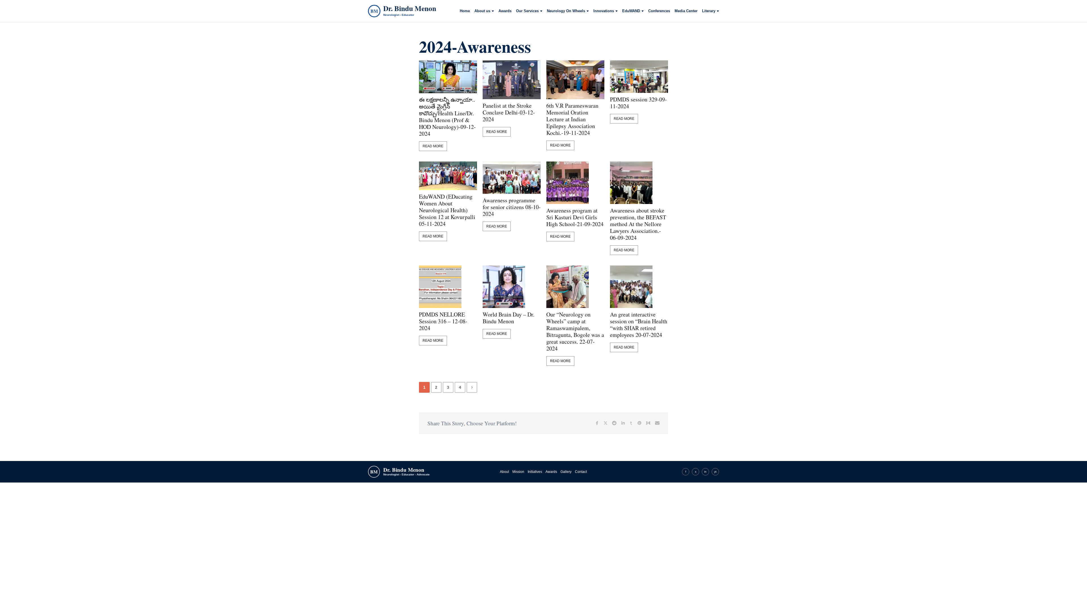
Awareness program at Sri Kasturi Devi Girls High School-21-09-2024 (575, 217)
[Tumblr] (631, 423)
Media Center (686, 11)
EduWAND (631, 11)
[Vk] (648, 423)
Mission (518, 472)
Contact (581, 472)
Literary (708, 11)
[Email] (657, 423)
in (705, 471)
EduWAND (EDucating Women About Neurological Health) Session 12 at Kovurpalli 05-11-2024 (447, 210)
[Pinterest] (639, 423)
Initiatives (535, 472)
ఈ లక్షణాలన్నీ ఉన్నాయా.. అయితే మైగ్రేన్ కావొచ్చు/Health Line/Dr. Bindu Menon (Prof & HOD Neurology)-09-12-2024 (447, 116)
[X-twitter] (605, 423)
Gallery (566, 472)
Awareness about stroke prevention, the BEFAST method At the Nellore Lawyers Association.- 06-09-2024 (638, 224)
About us (482, 11)
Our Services (527, 11)
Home (465, 11)
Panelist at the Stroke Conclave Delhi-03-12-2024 (509, 112)
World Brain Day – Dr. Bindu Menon (508, 318)
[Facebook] (597, 423)
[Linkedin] (623, 423)
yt (715, 471)
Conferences (659, 11)
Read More (433, 146)
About (504, 472)
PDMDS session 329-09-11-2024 (638, 103)
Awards (505, 11)
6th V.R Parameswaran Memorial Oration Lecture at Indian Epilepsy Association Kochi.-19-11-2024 (572, 119)
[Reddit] (614, 423)
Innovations (603, 11)
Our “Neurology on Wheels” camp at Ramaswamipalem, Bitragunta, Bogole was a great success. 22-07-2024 (575, 331)
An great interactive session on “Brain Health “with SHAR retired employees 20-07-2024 (638, 324)
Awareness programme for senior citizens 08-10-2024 (512, 207)
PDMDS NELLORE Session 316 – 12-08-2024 (443, 321)
